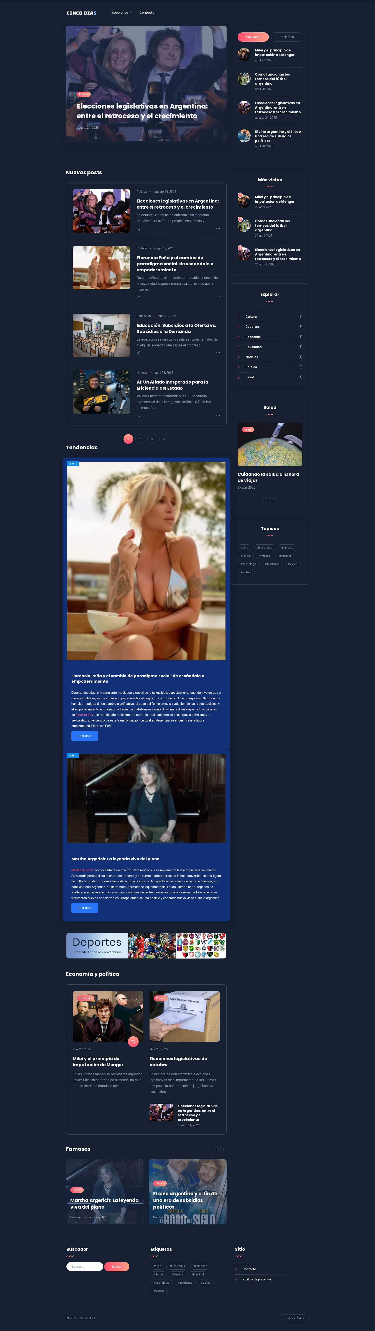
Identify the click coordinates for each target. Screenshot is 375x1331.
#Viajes (292, 564)
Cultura (142, 248)
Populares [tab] (253, 37)
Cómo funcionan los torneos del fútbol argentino (272, 79)
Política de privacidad (258, 1279)
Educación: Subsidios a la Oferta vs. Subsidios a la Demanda (176, 328)
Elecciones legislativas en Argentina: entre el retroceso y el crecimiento (142, 111)
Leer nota (85, 736)
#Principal (284, 555)
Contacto (147, 12)
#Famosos (287, 547)
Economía (85, 998)
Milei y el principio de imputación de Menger (275, 52)
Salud (249, 377)
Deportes (252, 327)
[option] (105, 1191)
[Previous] (216, 1149)
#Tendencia (272, 564)
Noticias (142, 372)
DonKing (76, 1217)
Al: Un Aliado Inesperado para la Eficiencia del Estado (172, 385)
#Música (264, 555)
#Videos (246, 572)
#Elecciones (264, 547)
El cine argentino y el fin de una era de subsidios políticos (278, 136)
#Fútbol (246, 555)
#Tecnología (249, 564)
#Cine (244, 547)
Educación (144, 316)
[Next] (223, 1149)
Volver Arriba (296, 1318)
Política (83, 94)
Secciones (120, 12)
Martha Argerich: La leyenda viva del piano (115, 859)
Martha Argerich (82, 870)
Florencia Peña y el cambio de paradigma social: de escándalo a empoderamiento (175, 264)
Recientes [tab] (287, 37)
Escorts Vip (84, 715)
